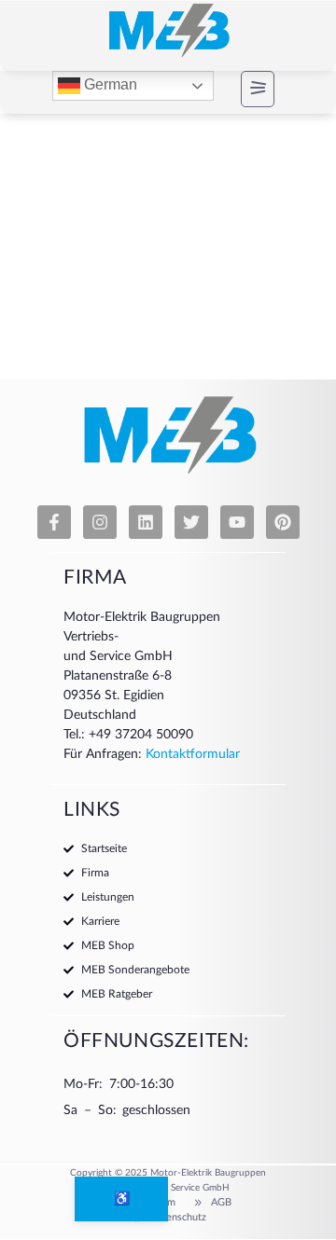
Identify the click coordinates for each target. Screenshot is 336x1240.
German (108, 85)
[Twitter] (191, 522)
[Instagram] (100, 522)
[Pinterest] (283, 522)
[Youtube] (237, 522)
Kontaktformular (193, 754)
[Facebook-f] (54, 522)
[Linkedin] (145, 522)
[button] (241, 89)
